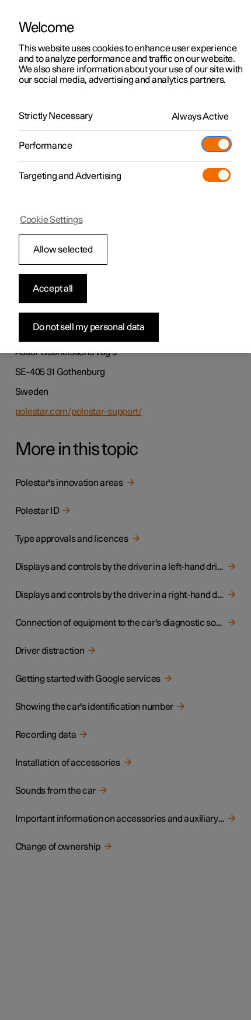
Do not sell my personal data (89, 327)
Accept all (53, 288)
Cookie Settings (51, 220)
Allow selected (63, 249)
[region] (125, 176)
